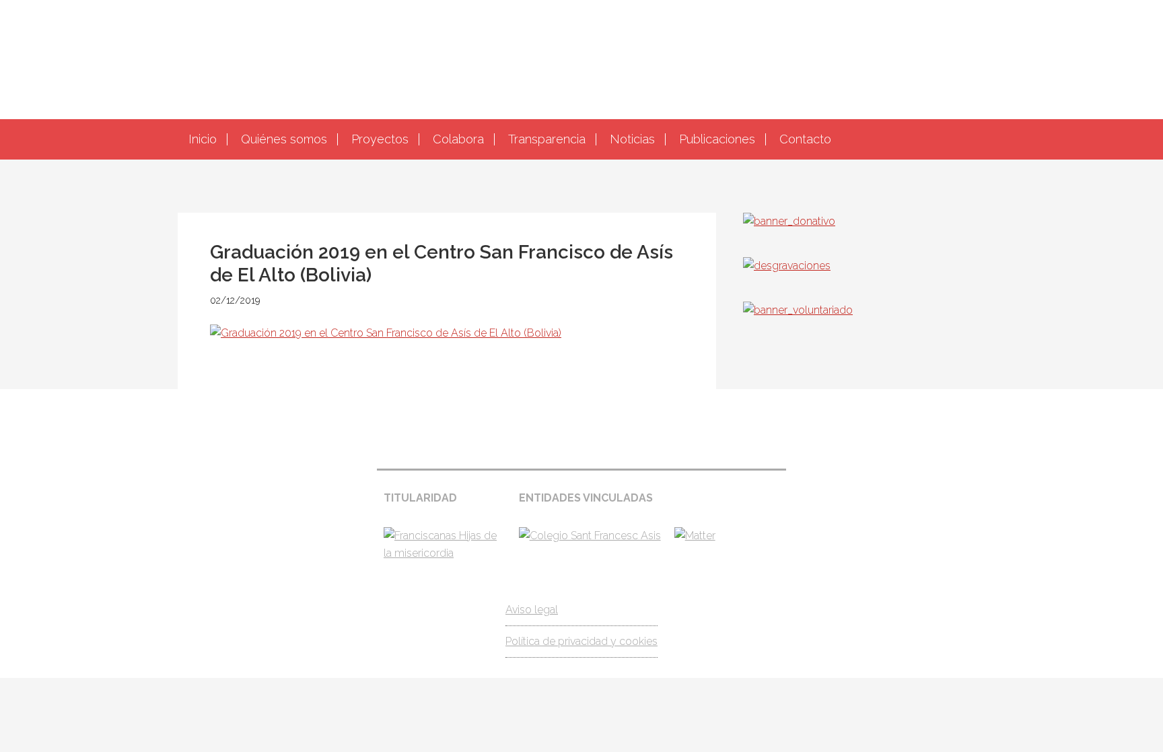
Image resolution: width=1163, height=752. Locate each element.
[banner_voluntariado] (798, 310)
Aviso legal (531, 609)
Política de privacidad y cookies (581, 641)
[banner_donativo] (789, 221)
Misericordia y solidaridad (581, 58)
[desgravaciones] (787, 265)
